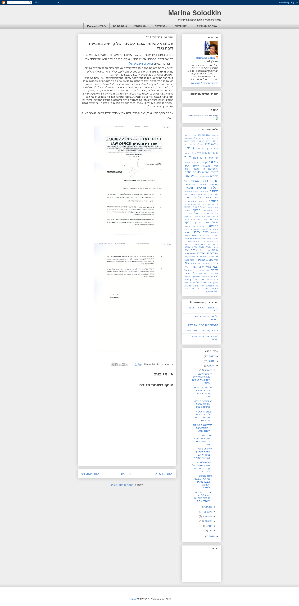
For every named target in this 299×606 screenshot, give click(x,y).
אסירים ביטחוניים (204, 141)
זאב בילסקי (202, 201)
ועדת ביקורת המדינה (209, 195)
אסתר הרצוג (189, 141)
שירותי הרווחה (212, 279)
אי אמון (215, 138)
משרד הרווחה (191, 238)
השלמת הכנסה (191, 191)
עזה (216, 256)
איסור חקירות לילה (201, 138)
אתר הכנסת (140, 26)
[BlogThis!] (123, 364)
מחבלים (209, 229)
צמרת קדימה (204, 267)
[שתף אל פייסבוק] (116, 364)
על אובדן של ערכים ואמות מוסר (202, 330)
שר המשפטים (212, 286)
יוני (210, 530)
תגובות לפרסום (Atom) (122, 485)
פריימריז (206, 263)
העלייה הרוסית (208, 187)
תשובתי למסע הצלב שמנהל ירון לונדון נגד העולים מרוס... (202, 378)
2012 (211, 361)
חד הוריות (192, 201)
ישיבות (199, 219)
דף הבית (126, 473)
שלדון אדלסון (197, 279)
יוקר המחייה (204, 217)
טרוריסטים (214, 214)
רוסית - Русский (96, 26)
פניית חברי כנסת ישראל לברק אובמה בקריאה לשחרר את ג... (203, 496)
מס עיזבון (188, 229)
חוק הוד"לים (206, 204)
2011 (212, 366)
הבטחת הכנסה (191, 162)
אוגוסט (208, 521)
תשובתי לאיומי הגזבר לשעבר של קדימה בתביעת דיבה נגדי (202, 467)
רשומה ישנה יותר (90, 473)
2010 (211, 536)
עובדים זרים (190, 250)
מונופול (195, 226)
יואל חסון (193, 213)
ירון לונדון (208, 219)
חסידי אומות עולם (210, 210)
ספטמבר (207, 516)
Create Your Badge (210, 116)
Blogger (133, 599)
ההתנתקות (213, 169)
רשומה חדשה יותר (162, 473)
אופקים (187, 135)
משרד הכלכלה (205, 238)
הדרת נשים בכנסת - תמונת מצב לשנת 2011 (202, 428)
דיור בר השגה (199, 158)
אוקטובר (207, 511)
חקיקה (196, 210)
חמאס (187, 207)
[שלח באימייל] (126, 364)
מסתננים (214, 232)
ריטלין (195, 273)
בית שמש (200, 148)
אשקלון (200, 144)
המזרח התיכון (203, 177)
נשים (208, 247)
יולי (210, 525)
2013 (211, 356)
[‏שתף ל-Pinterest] (113, 364)
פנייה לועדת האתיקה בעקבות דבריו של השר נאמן (202, 440)
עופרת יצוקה (190, 253)
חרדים (187, 210)
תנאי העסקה (211, 291)
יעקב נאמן (193, 217)
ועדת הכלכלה (202, 197)
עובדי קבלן (205, 250)
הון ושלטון (199, 169)
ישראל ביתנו (189, 219)
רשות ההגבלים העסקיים (200, 276)
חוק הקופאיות (194, 204)
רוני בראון (207, 273)
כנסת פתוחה (120, 26)
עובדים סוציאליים (207, 253)
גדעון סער (202, 153)
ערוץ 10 (209, 260)
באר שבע (192, 144)
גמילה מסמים (190, 153)
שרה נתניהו (198, 286)
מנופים (196, 229)
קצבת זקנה (199, 270)
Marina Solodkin (194, 13)
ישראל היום (211, 222)
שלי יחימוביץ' (204, 282)
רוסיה (201, 273)
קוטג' (207, 270)
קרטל (192, 270)
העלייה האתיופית (195, 184)
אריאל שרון (211, 144)
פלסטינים (214, 263)
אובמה (193, 135)
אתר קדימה (161, 26)
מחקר (202, 229)
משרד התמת (212, 241)
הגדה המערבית (210, 166)
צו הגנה (193, 263)
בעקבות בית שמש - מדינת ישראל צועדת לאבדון (202, 404)
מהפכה (203, 226)
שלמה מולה (189, 283)
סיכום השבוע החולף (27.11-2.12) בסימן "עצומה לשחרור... (203, 481)
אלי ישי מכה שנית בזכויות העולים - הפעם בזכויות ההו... (202, 392)
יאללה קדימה (182, 26)
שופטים (187, 276)
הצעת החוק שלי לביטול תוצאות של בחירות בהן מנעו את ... (203, 416)
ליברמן (198, 223)
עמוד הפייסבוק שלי (207, 26)
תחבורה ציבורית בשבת (196, 289)
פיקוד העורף (189, 260)
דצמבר (208, 370)
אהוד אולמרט (203, 135)
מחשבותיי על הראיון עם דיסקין (202, 325)
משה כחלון (201, 232)
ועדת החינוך (194, 195)
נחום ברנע (192, 241)
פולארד (200, 259)
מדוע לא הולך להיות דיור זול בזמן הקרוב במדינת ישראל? (202, 453)
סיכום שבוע (198, 247)
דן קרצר (203, 162)
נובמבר (208, 506)
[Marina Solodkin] (217, 119)
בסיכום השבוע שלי (140, 63)
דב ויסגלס (213, 158)
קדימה (214, 270)
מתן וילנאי (202, 241)
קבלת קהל (190, 267)
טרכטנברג (204, 213)
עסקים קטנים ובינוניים (205, 257)
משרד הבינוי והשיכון (201, 236)
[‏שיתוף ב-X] (119, 364)
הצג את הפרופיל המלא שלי (204, 83)
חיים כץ (196, 207)
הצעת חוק (203, 191)
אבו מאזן (214, 135)
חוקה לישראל (206, 207)
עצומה (192, 257)
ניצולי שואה (206, 244)
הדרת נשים (191, 165)
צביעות (199, 263)
